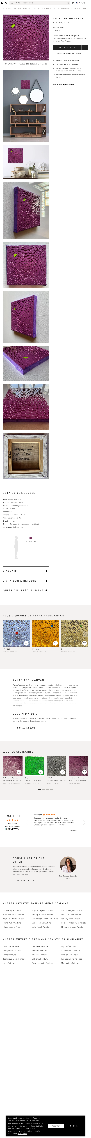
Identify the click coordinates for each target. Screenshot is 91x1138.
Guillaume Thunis (56, 780)
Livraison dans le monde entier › (67, 64)
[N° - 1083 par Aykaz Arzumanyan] (16, 633)
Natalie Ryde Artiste (11, 910)
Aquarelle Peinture (40, 946)
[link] (68, 3)
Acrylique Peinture (11, 946)
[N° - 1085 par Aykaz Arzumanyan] (74, 633)
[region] (55, 822)
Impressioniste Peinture (71, 959)
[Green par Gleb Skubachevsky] (34, 766)
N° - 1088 (35, 649)
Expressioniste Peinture (42, 963)
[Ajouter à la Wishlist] (85, 47)
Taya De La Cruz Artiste (13, 919)
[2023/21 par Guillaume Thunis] (56, 766)
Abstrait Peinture (39, 951)
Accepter (56, 1126)
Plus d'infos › (66, 41)
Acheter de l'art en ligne (12, 8)
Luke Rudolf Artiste (40, 927)
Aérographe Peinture (12, 951)
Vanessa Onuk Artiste (41, 923)
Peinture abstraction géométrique (45, 8)
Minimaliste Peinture (70, 963)
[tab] (26, 493)
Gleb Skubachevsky (35, 780)
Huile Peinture (9, 963)
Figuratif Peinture (69, 946)
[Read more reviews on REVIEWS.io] (12, 829)
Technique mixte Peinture (14, 959)
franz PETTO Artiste (12, 923)
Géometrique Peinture (70, 951)
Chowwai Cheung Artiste (72, 927)
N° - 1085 (65, 649)
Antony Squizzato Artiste (43, 914)
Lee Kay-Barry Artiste (70, 919)
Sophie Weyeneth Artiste (43, 910)
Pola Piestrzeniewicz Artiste (73, 923)
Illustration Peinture (70, 955)
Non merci (74, 1126)
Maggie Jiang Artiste (12, 927)
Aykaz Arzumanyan (68, 8)
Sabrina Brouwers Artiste (14, 914)
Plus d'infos (22, 1134)
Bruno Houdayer (12, 780)
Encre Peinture (9, 955)
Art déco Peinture (39, 955)
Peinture (26, 8)
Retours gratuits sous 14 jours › (67, 60)
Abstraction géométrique (18, 506)
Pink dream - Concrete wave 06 (79, 778)
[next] (85, 634)
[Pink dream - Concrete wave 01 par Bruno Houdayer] (13, 766)
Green (27, 778)
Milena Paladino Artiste (71, 914)
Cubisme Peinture (40, 959)
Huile (21, 502)
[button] (88, 3)
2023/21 (50, 778)
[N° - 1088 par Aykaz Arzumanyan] (45, 633)
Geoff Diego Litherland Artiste (45, 919)
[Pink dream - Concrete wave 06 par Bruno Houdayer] (78, 766)
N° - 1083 (6, 649)
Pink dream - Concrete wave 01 (14, 778)
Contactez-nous (26, 728)
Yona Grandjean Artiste (71, 910)
